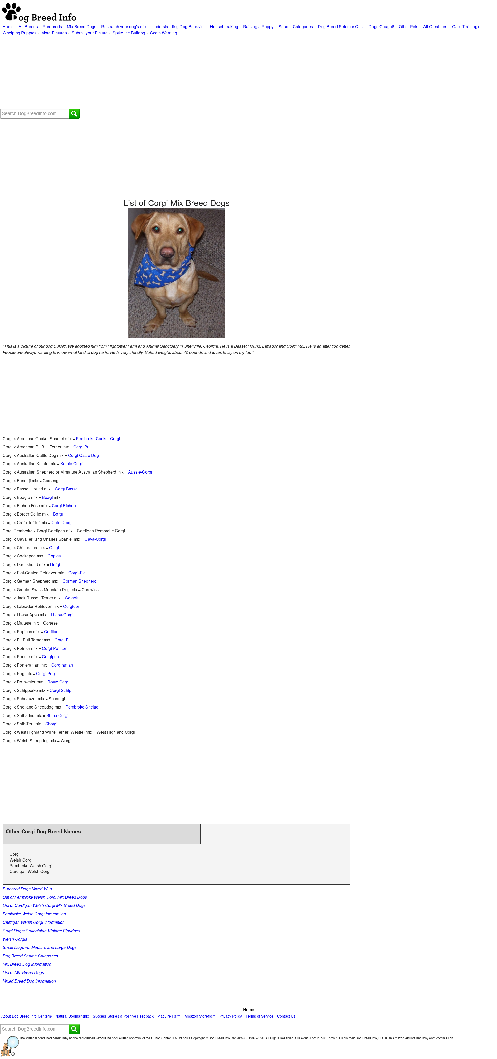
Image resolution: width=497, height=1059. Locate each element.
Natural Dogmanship (72, 1016)
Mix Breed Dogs (81, 27)
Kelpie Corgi (71, 464)
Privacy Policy (230, 1016)
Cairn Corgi (62, 522)
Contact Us (286, 1016)
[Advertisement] (155, 72)
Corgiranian (62, 665)
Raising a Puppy (258, 27)
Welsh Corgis (15, 939)
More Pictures (54, 33)
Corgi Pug (45, 673)
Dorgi (55, 564)
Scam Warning (163, 33)
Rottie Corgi (58, 682)
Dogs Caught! (381, 27)
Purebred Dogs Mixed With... (29, 889)
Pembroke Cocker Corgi (98, 438)
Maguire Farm (169, 1016)
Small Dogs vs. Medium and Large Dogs (40, 947)
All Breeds (28, 27)
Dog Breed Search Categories (30, 956)
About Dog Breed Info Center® (26, 1016)
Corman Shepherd (80, 581)
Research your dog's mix (124, 27)
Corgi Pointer (54, 648)
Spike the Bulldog (129, 33)
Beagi (47, 497)
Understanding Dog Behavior (178, 27)
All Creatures (435, 27)
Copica (54, 556)
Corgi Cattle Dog (83, 455)
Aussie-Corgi (140, 472)
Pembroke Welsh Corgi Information (34, 914)
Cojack (71, 598)
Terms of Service (259, 1016)
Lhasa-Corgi (62, 615)
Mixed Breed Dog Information (29, 981)
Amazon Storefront (200, 1016)
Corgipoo (50, 657)
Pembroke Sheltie (81, 707)
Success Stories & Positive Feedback (123, 1016)
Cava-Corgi (95, 539)
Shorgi (51, 724)
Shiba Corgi (57, 715)
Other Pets (408, 27)
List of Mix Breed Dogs (23, 972)
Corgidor (71, 606)
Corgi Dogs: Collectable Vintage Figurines (41, 931)
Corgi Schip (60, 690)
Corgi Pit (81, 447)
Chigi (54, 547)
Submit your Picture (90, 33)
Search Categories (296, 27)
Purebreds (52, 27)
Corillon (51, 631)
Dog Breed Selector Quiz (341, 27)
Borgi (58, 514)
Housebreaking (224, 27)
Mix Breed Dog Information (27, 964)
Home (8, 27)
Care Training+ (466, 27)
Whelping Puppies (19, 33)
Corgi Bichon (64, 506)
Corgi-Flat (77, 573)
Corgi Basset (67, 489)
